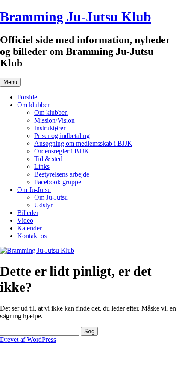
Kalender (29, 228)
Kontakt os (32, 235)
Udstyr (43, 205)
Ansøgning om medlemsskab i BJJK (83, 143)
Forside (27, 97)
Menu (10, 82)
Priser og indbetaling (62, 135)
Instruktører (49, 128)
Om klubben (34, 104)
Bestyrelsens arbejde (61, 174)
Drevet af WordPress (28, 339)
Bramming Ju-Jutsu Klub (75, 16)
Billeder (27, 212)
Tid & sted (48, 158)
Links (42, 166)
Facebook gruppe (57, 182)
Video (25, 220)
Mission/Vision (54, 120)
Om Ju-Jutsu (34, 189)
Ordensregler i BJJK (61, 151)
